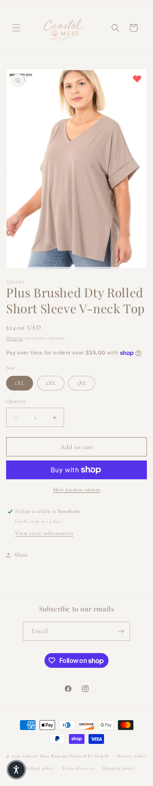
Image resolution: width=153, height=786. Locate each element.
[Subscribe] (121, 631)
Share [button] (21, 554)
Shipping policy (118, 768)
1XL (19, 383)
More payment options (76, 489)
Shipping (14, 338)
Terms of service (78, 768)
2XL (51, 383)
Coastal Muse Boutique (45, 755)
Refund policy (40, 768)
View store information (44, 533)
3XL (81, 383)
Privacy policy (132, 756)
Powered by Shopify (89, 755)
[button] (16, 28)
